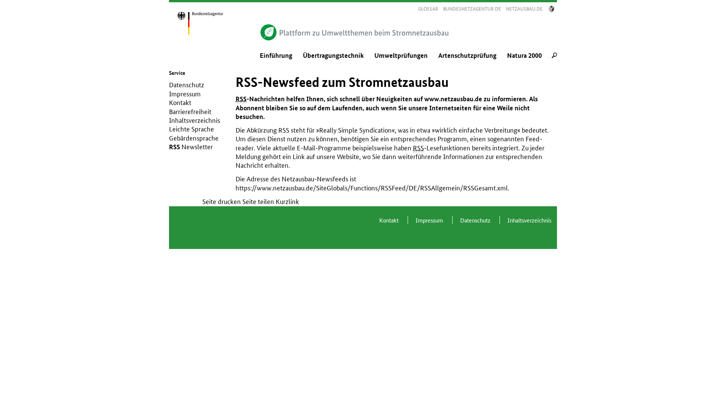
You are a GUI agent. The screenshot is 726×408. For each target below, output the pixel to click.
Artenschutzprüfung (467, 55)
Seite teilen (258, 202)
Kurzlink (287, 202)
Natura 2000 (524, 55)
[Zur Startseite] (208, 23)
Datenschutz (186, 85)
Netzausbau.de (524, 9)
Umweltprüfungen (401, 55)
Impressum (185, 94)
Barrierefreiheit (190, 112)
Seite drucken (221, 202)
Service (177, 73)
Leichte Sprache (191, 129)
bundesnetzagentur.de (472, 9)
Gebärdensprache (194, 138)
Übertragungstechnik (333, 55)
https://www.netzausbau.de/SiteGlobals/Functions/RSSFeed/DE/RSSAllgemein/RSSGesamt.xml (372, 188)
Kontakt (180, 103)
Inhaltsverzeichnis (194, 120)
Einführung (276, 55)
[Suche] (554, 56)
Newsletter (197, 147)
